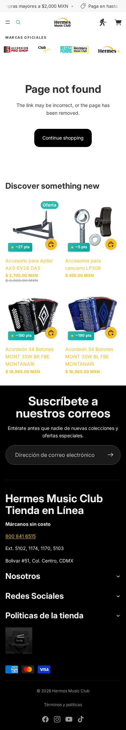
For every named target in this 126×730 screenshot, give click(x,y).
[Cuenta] (103, 22)
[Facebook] (45, 719)
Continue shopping (63, 138)
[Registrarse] (110, 455)
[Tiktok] (81, 719)
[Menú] (7, 22)
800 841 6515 (20, 536)
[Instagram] (57, 719)
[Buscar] (22, 22)
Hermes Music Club (70, 690)
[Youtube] (69, 719)
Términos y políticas (63, 704)
